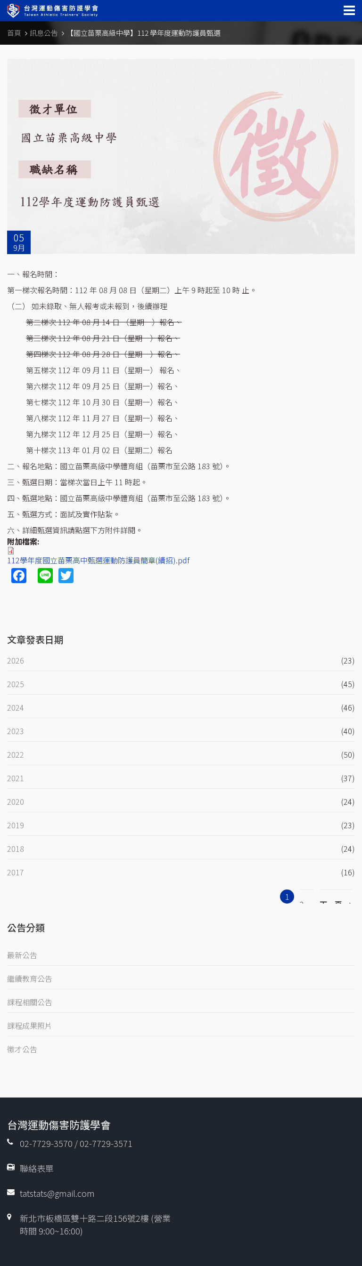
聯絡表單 (37, 1168)
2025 (15, 683)
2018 (15, 848)
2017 (15, 872)
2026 (15, 660)
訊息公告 (44, 33)
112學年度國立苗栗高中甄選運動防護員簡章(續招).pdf (98, 560)
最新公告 (22, 955)
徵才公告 (22, 1049)
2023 (15, 731)
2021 (15, 778)
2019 (15, 825)
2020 (15, 801)
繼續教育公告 (29, 978)
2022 (15, 754)
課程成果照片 (29, 1025)
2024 (15, 707)
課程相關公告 (29, 1002)
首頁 (14, 33)
